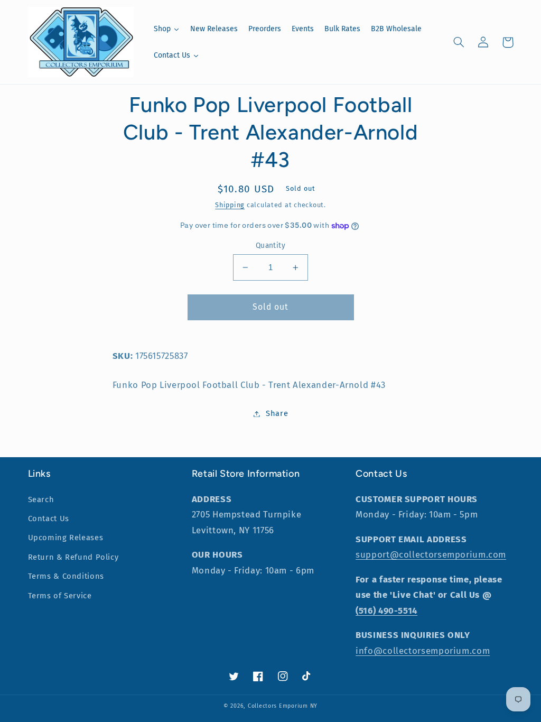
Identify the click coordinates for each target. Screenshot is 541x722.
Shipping (230, 205)
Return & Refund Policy (73, 557)
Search (41, 499)
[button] (459, 42)
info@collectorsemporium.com (423, 650)
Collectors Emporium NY (283, 705)
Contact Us (48, 518)
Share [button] (277, 413)
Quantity (270, 245)
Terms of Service (60, 595)
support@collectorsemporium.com (431, 554)
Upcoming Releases (66, 537)
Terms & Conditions (66, 576)
